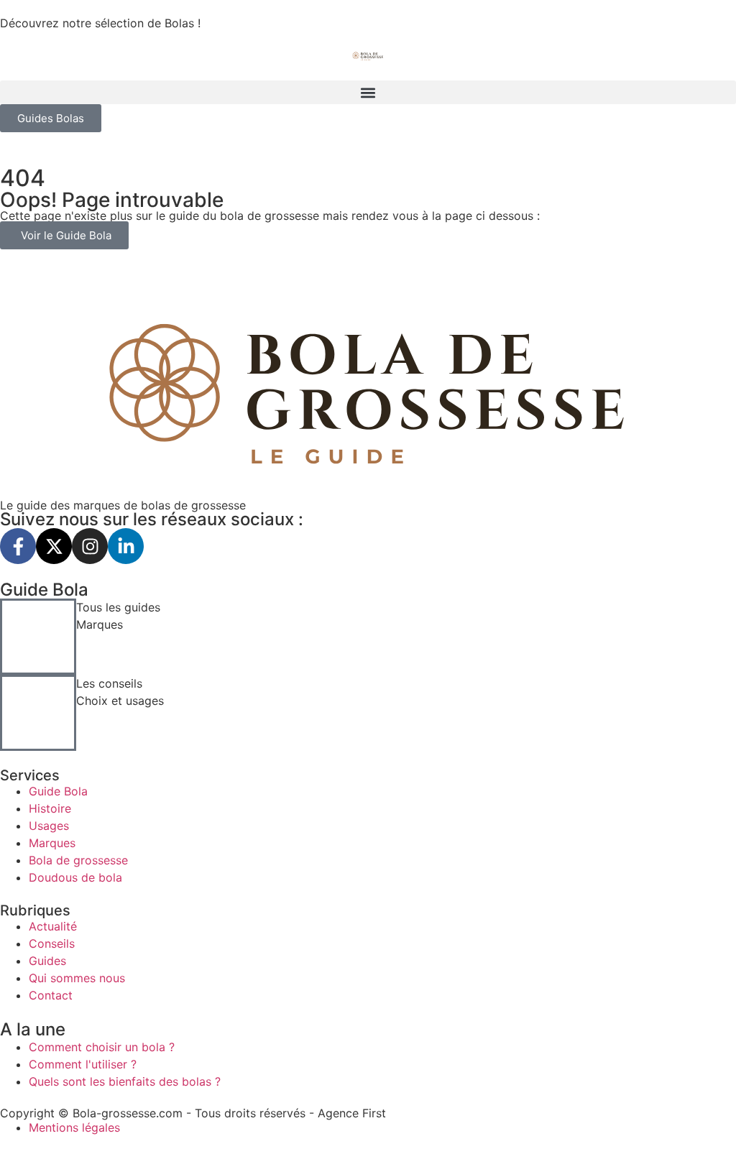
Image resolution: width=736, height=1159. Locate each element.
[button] (368, 92)
